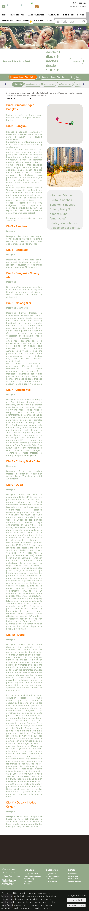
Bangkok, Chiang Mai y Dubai (22, 77)
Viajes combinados (53, 876)
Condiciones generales (32, 876)
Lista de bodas (73, 879)
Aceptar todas (76, 905)
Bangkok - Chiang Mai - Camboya (55, 77)
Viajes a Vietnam (74, 881)
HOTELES (80, 15)
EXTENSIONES (68, 15)
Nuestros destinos (14, 21)
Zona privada (73, 876)
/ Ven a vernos (11, 876)
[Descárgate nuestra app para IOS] (13, 7)
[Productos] (31, 22)
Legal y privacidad (31, 874)
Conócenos (72, 874)
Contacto (83, 7)
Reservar (76, 61)
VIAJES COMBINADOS (36, 15)
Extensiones (50, 879)
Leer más (46, 908)
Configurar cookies (76, 895)
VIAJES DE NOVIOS (17, 15)
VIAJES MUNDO (53, 15)
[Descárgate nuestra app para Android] (27, 7)
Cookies (27, 884)
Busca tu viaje (51, 881)
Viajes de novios (52, 874)
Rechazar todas (76, 900)
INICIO (4, 15)
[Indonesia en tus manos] (44, 6)
